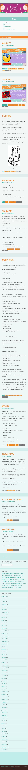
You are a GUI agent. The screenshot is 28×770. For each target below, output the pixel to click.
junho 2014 (3, 649)
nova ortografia (23, 583)
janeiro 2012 (3, 710)
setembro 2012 (4, 699)
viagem (3, 70)
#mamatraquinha (7, 26)
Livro (4, 24)
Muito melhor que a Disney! (12, 499)
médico (15, 583)
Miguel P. (6, 583)
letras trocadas (10, 581)
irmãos (3, 581)
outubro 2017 (4, 604)
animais (22, 573)
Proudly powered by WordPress (7, 766)
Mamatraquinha (4, 68)
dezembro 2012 (4, 696)
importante (11, 444)
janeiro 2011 (3, 736)
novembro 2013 (4, 667)
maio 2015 (3, 622)
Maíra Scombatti (11, 45)
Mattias (22, 581)
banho (8, 395)
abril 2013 (3, 686)
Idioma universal (8, 454)
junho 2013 (3, 681)
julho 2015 (3, 617)
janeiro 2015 (3, 633)
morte (9, 583)
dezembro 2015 (4, 612)
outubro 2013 (4, 670)
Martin (5, 171)
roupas (9, 587)
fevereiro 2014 (4, 659)
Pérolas (3, 201)
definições (10, 577)
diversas (8, 249)
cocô (23, 575)
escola (3, 579)
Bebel (8, 490)
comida (20, 105)
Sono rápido (6, 43)
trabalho (16, 395)
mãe (12, 583)
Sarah (12, 587)
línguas (10, 490)
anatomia (16, 573)
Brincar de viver (8, 180)
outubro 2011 (3, 712)
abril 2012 (3, 704)
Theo (12, 171)
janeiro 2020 (4, 596)
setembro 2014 (4, 641)
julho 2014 (3, 646)
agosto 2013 (3, 675)
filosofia (14, 579)
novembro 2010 (4, 741)
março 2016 (3, 609)
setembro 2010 (4, 747)
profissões (20, 585)
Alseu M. (15, 68)
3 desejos (5, 406)
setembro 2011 (4, 715)
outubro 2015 (4, 614)
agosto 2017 (3, 607)
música (19, 583)
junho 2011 (3, 723)
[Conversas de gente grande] (14, 14)
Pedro (12, 585)
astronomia (7, 575)
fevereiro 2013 (4, 691)
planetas (8, 171)
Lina (6, 201)
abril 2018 (3, 601)
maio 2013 (3, 683)
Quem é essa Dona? (8, 529)
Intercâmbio (6, 115)
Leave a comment (8, 70)
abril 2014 (3, 654)
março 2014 (3, 657)
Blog (3, 171)
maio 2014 (3, 651)
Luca (17, 581)
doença (22, 577)
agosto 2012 (3, 702)
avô (6, 395)
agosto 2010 (3, 749)
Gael (14, 395)
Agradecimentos (6, 22)
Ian (23, 579)
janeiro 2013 (3, 694)
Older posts (5, 557)
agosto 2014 (3, 644)
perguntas (19, 68)
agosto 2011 (3, 718)
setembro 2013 (4, 673)
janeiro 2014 (3, 662)
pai (7, 201)
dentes (14, 577)
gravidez (20, 579)
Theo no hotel (7, 211)
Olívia (2, 585)
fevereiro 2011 (4, 733)
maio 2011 (3, 725)
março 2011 (3, 731)
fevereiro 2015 (4, 630)
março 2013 (3, 688)
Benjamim (16, 575)
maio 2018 (3, 599)
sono (23, 68)
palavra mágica (7, 585)
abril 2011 (3, 728)
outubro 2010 (4, 744)
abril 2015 (3, 625)
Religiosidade (4, 587)
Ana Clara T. (16, 105)
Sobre (4, 28)
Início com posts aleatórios (9, 29)
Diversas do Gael (8, 259)
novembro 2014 (4, 636)
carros (20, 575)
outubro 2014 (4, 638)
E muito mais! (6, 79)
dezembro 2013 (4, 665)
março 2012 (3, 707)
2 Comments (19, 171)
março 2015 (3, 628)
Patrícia (8, 550)
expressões (12, 249)
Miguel (2, 583)
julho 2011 (3, 720)
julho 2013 (3, 678)
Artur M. (3, 575)
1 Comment (18, 490)
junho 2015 (3, 620)
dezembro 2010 (4, 739)
